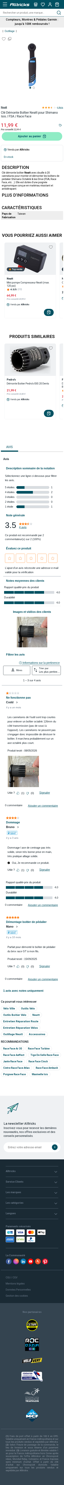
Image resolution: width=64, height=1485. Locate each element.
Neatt (4, 107)
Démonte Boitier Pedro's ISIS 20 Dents (28, 383)
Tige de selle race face (44, 1055)
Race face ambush (47, 1067)
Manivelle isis (40, 1074)
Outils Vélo (28, 1008)
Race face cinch (38, 1061)
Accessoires (37, 1034)
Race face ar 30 (12, 1048)
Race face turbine (39, 1048)
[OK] (55, 1147)
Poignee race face (14, 1074)
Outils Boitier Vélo (14, 1014)
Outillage (10, 31)
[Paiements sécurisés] (20, 1235)
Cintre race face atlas (16, 1067)
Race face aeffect (13, 1055)
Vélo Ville (9, 1008)
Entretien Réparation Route (20, 1021)
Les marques (13, 1192)
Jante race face (12, 1061)
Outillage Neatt (13, 1034)
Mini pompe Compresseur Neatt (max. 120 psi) (28, 284)
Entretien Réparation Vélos (20, 1027)
